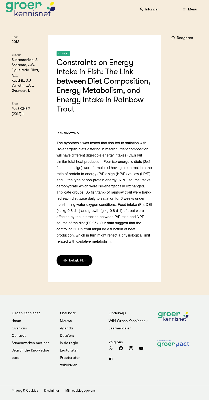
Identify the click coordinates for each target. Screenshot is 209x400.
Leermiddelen (120, 328)
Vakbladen (68, 365)
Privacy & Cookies (25, 390)
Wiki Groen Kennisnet (127, 321)
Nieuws (66, 321)
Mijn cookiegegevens (80, 390)
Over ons (19, 328)
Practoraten (70, 358)
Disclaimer (51, 390)
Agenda (66, 328)
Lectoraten (69, 350)
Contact (19, 336)
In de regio (69, 343)
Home (16, 321)
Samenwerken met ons (30, 343)
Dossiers (67, 336)
